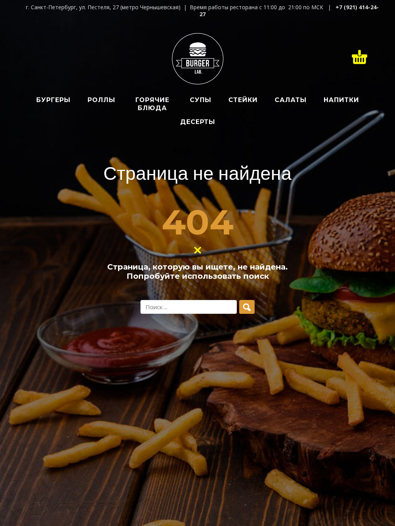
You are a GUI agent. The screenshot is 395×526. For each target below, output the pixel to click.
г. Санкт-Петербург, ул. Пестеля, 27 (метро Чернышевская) (103, 7)
